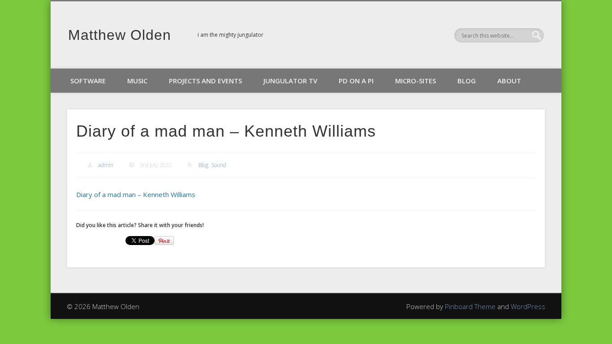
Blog (466, 80)
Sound (218, 165)
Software (88, 80)
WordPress (528, 306)
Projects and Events (205, 80)
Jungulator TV (290, 80)
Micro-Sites (415, 80)
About (509, 80)
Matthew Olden (119, 35)
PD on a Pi (356, 80)
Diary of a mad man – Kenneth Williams (135, 194)
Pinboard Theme (470, 306)
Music (137, 80)
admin (105, 165)
